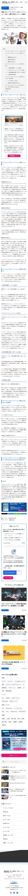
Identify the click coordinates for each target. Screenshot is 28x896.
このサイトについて (8, 878)
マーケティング (4, 8)
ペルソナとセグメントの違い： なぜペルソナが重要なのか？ (17, 771)
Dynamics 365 (14, 711)
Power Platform (22, 711)
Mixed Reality (5, 701)
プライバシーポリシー (18, 878)
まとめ (6, 91)
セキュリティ (10, 681)
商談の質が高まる (11, 59)
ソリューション (8, 875)
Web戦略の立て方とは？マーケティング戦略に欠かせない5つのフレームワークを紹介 (17, 778)
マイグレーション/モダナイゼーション (13, 684)
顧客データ (6, 815)
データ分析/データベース (20, 681)
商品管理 (6, 823)
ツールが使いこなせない (13, 80)
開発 (3, 684)
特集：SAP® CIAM (17, 875)
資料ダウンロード (14, 755)
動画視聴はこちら (14, 155)
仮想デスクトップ (13, 701)
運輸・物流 (4, 721)
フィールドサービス (18, 708)
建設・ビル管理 (21, 718)
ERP (3, 698)
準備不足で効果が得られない (14, 83)
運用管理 (19, 687)
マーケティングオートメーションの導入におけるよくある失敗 (14, 77)
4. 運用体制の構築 (12, 74)
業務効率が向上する (12, 57)
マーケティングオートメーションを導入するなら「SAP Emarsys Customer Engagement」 (14, 87)
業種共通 (4, 724)
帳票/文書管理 (8, 690)
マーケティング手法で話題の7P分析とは (17, 796)
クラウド (4, 681)
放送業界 (20, 721)
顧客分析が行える (11, 61)
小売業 (8, 718)
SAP (3, 708)
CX (23, 687)
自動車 (9, 721)
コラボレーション (12, 687)
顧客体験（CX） (8, 835)
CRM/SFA (8, 698)
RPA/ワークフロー (15, 698)
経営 (3, 690)
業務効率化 (4, 687)
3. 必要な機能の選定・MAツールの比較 (16, 72)
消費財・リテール (8, 842)
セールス (6, 831)
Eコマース (6, 819)
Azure (7, 711)
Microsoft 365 (9, 708)
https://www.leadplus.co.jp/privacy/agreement (13, 562)
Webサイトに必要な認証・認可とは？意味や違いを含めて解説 (17, 790)
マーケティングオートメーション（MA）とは (15, 51)
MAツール (12, 519)
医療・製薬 (13, 718)
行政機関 (15, 721)
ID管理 (5, 811)
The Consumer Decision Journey (17, 783)
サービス (6, 827)
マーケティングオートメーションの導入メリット (14, 54)
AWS (3, 711)
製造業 (3, 718)
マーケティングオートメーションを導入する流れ (14, 64)
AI (23, 684)
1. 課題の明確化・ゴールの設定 (14, 67)
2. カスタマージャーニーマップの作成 (16, 70)
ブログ (18, 876)
